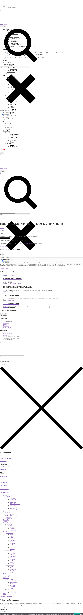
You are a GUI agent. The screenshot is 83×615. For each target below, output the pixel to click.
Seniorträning (13, 507)
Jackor (11, 537)
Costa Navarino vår (11, 514)
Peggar (11, 588)
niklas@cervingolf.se (5, 466)
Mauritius (8, 512)
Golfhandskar (13, 582)
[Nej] (81, 614)
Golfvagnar (9, 524)
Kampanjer (4, 482)
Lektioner (3, 485)
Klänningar (12, 538)
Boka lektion (4, 489)
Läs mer (10, 282)
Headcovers (13, 585)
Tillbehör (5, 578)
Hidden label (6, 112)
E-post (2, 313)
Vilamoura (9, 518)
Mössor (12, 570)
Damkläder (9, 533)
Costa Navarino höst (11, 515)
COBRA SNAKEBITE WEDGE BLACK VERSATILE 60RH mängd (18, 236)
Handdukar (12, 583)
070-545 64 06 (3, 469)
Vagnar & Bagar (7, 522)
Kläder (5, 531)
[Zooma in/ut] (0, 611)
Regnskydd (13, 592)
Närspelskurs (13, 508)
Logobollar (6, 520)
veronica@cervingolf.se (5, 458)
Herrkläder (9, 550)
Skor (4, 573)
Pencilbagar (13, 530)
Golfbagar (9, 525)
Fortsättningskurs (14, 509)
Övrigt (8, 589)
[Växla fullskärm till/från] (2, 611)
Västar (11, 544)
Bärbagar (12, 527)
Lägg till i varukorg (5, 237)
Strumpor (12, 549)
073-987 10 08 (3, 461)
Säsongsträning (14, 505)
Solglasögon (13, 569)
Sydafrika (8, 517)
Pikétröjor (12, 543)
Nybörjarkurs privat (15, 504)
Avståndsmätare (14, 581)
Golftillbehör (9, 579)
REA (4, 594)
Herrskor (8, 575)
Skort (11, 547)
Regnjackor (13, 540)
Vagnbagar (12, 528)
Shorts (11, 546)
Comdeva (8, 364)
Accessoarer (9, 565)
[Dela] (4, 611)
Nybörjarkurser (14, 502)
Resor (4, 511)
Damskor (8, 576)
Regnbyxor (12, 536)
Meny (3, 26)
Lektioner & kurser (8, 495)
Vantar (11, 567)
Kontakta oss (4, 492)
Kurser (8, 501)
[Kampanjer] (0, 479)
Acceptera (77, 614)
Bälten (11, 572)
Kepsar (11, 566)
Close (2, 152)
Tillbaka (2, 171)
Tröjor (11, 541)
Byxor (11, 534)
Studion (5, 521)
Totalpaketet (13, 499)
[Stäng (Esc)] (5, 611)
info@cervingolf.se (26, 243)
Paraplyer (12, 586)
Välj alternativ (11, 290)
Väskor (11, 591)
